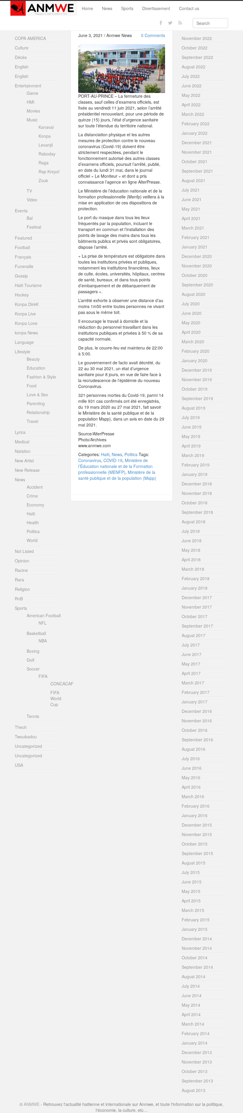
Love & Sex (37, 394)
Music (32, 120)
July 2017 (191, 645)
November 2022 (197, 38)
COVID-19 (112, 460)
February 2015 (196, 920)
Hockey (22, 295)
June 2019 (192, 427)
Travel (32, 421)
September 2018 (197, 512)
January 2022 (194, 133)
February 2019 (196, 465)
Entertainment (28, 86)
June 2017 (192, 654)
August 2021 (193, 180)
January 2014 (194, 1043)
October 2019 (194, 389)
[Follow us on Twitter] (170, 23)
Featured (23, 238)
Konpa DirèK (27, 304)
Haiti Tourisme (28, 285)
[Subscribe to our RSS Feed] (180, 23)
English (21, 67)
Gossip (21, 276)
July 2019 (191, 417)
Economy (35, 505)
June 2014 (192, 995)
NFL (43, 623)
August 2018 (193, 522)
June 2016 (192, 768)
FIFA (43, 676)
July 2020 (191, 304)
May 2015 (191, 891)
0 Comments (153, 35)
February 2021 (196, 237)
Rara (19, 580)
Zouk (43, 180)
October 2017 (194, 616)
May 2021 (191, 209)
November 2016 (197, 721)
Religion (22, 589)
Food (31, 386)
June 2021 (192, 199)
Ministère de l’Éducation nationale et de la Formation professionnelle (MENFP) (115, 466)
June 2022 (192, 86)
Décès (21, 57)
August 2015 (193, 863)
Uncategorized (28, 746)
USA (19, 765)
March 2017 (193, 683)
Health (33, 522)
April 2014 (191, 1014)
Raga (44, 163)
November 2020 (197, 266)
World (32, 540)
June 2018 (192, 540)
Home (87, 8)
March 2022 (193, 114)
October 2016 (194, 730)
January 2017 (194, 702)
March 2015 (193, 910)
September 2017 (197, 626)
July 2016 (191, 758)
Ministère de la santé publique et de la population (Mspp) (117, 475)
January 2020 (194, 360)
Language (24, 342)
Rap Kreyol (49, 171)
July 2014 (191, 986)
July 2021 (191, 190)
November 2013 (197, 1062)
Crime (32, 496)
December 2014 (197, 939)
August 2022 (193, 67)
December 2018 (197, 484)
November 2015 (197, 834)
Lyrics (20, 432)
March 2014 (193, 1024)
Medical (22, 442)
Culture (21, 48)
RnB (19, 599)
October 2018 (194, 503)
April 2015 (191, 901)
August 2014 (193, 976)
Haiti (105, 454)
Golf (30, 660)
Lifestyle (22, 352)
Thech (21, 727)
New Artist (24, 461)
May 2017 (191, 664)
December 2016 (197, 711)
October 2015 (194, 844)
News (107, 8)
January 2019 (194, 474)
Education (36, 368)
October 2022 (194, 48)
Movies (33, 111)
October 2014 (194, 957)
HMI (30, 102)
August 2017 (193, 635)
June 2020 (192, 313)
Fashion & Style (41, 377)
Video (32, 200)
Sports (127, 8)
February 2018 (196, 578)
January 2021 (194, 247)
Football (22, 247)
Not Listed (24, 551)
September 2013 (197, 1081)
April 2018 (191, 559)
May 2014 (191, 1005)
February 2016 (196, 806)
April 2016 (191, 787)
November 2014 (197, 948)
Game (32, 93)
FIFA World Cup (55, 698)
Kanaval (46, 127)
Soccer (33, 669)
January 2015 (194, 929)
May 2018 (191, 550)
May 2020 (191, 322)
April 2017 (191, 673)
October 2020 (194, 275)
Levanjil (46, 145)
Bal (30, 218)
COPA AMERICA (30, 38)
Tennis (33, 716)
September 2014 (197, 967)
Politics (131, 454)
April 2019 (191, 446)
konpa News (26, 333)
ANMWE (31, 1104)
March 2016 (193, 796)
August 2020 (193, 294)
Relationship (38, 412)
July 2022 (191, 76)
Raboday (47, 154)
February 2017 (196, 692)
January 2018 (194, 588)
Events (21, 211)
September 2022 (197, 57)
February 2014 (196, 1033)
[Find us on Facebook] (160, 23)
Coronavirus (89, 460)
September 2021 (197, 171)
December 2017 (197, 597)
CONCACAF (61, 684)
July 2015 (191, 872)
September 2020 (197, 285)
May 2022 (191, 95)
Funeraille (24, 266)
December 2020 (197, 256)
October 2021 (194, 161)
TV (29, 191)
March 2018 (193, 569)
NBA (43, 641)
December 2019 (197, 370)
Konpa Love (26, 323)
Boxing (33, 651)
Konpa (45, 136)
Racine (21, 570)
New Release (27, 470)
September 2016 (197, 739)
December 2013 (197, 1052)
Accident (35, 487)
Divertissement (156, 8)
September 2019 (197, 398)
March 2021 (193, 228)
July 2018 (191, 531)
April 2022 (191, 105)
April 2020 (191, 332)
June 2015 (192, 882)
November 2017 (197, 607)
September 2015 (197, 853)
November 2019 (197, 379)
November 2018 (197, 493)
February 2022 (196, 123)
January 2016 (194, 815)
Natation (23, 451)
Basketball (36, 633)
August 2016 (193, 749)
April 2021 (191, 218)
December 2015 (197, 825)
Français (23, 257)
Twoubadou (26, 737)
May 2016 (191, 777)
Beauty (33, 359)
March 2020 (193, 341)
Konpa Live (25, 314)
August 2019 (193, 408)
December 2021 (197, 142)
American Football (44, 615)
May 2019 (191, 436)
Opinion (22, 561)
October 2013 (194, 1071)
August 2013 (193, 1090)
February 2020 (196, 351)
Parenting (36, 403)
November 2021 (197, 152)
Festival (34, 227)
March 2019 (193, 455)
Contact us (189, 8)
